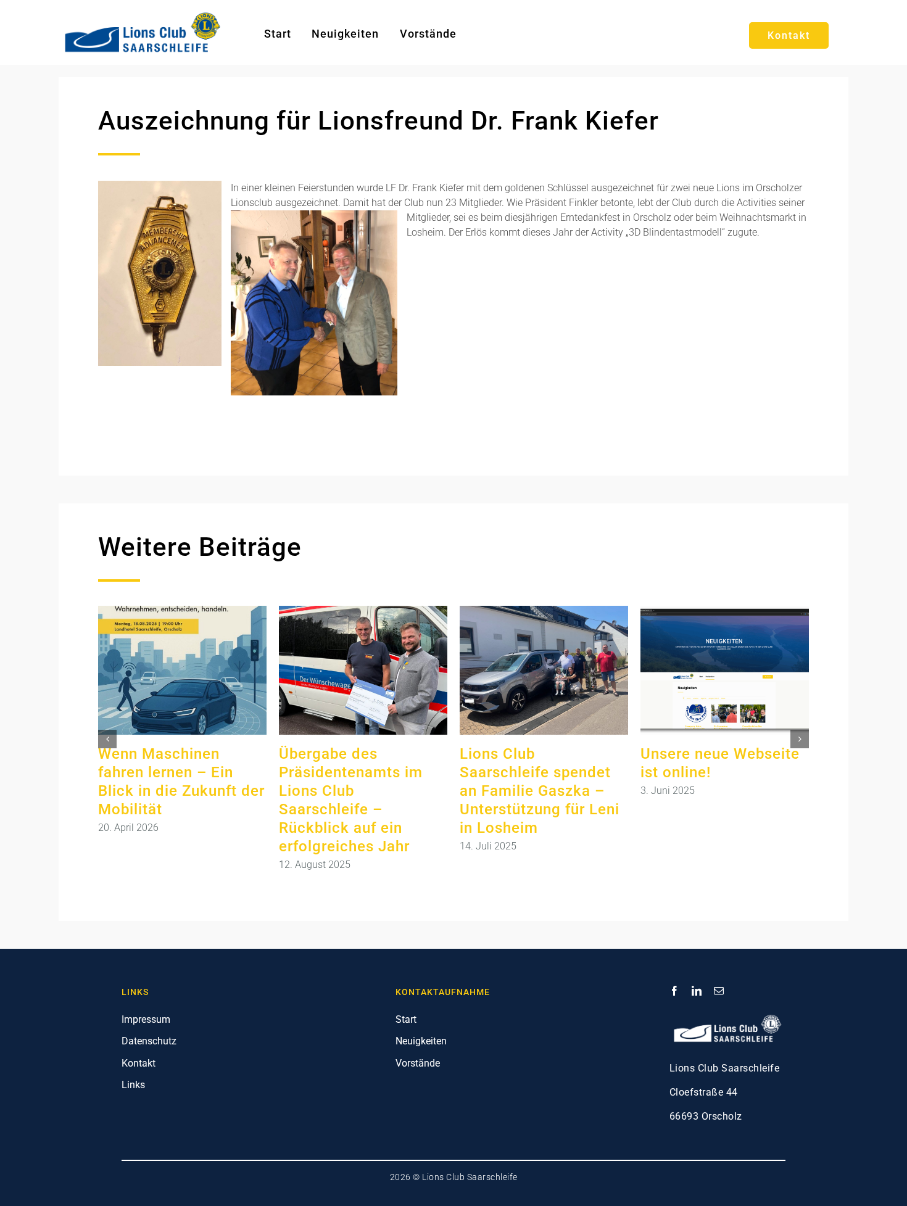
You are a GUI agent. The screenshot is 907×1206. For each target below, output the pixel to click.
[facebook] (674, 991)
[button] (107, 739)
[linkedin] (697, 991)
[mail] (719, 991)
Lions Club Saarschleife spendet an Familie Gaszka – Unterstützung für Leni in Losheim (539, 790)
